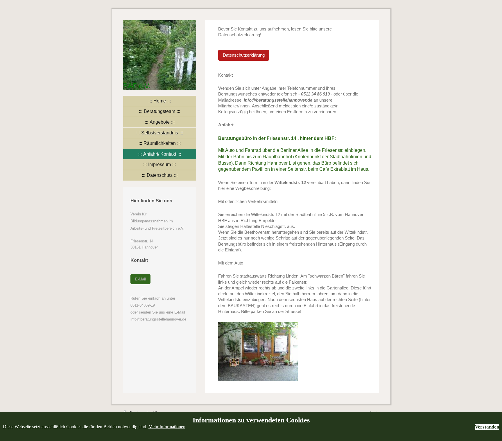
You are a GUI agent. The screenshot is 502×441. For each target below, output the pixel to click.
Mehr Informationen (166, 426)
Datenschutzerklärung (244, 55)
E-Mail (140, 279)
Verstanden (487, 427)
